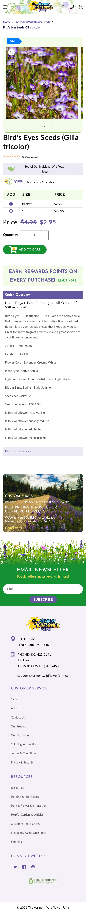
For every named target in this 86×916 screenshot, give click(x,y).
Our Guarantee (20, 735)
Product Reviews (18, 451)
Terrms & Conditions (23, 753)
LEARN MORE (14, 527)
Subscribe (43, 599)
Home (7, 22)
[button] (5, 7)
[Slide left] (34, 126)
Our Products (19, 726)
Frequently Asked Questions (28, 832)
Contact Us (18, 717)
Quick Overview (17, 294)
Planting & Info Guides (25, 796)
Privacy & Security (22, 762)
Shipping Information (24, 744)
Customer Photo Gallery (25, 823)
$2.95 (58, 204)
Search (15, 699)
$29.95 (59, 211)
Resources (17, 787)
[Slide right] (51, 126)
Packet (27, 204)
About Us (17, 708)
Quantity (10, 234)
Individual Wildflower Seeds (32, 22)
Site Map (16, 841)
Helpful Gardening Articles (27, 814)
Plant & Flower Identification (29, 805)
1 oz (25, 211)
